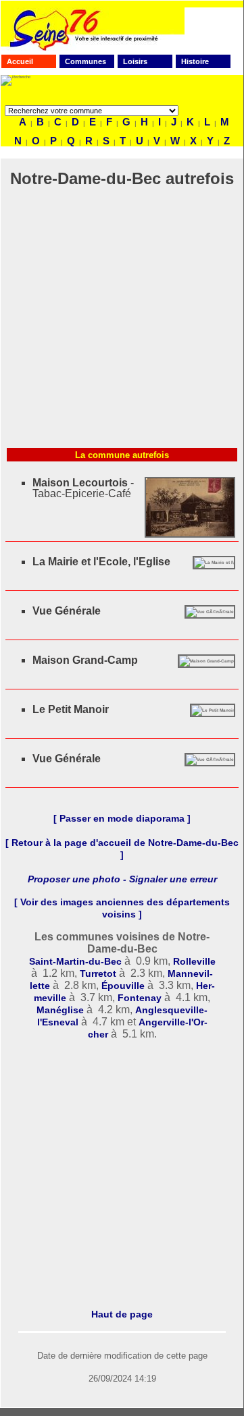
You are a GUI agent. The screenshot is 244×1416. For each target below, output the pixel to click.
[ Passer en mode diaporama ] (122, 818)
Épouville (123, 985)
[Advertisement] (121, 320)
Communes (85, 61)
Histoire (195, 61)
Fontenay (140, 997)
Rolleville (194, 961)
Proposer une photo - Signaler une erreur (122, 879)
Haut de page (122, 1314)
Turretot (98, 973)
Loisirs (135, 61)
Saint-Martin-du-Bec (75, 961)
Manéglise (60, 1009)
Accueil (20, 61)
